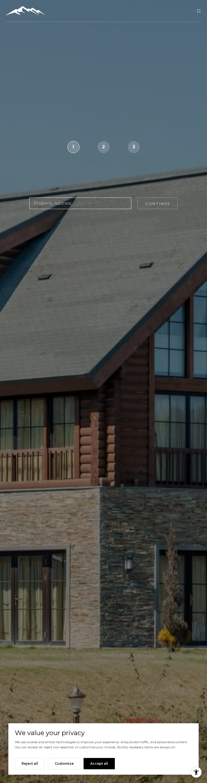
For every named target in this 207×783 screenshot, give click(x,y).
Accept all (99, 763)
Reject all (30, 763)
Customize (64, 763)
